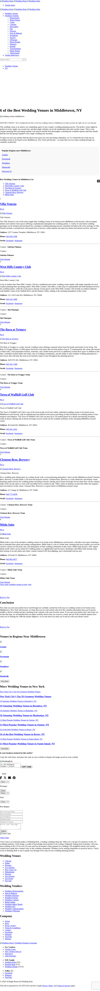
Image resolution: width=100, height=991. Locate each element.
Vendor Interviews (12, 55)
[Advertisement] (50, 88)
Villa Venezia (10, 184)
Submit (3, 831)
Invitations (14, 35)
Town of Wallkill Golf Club (15, 190)
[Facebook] (1, 778)
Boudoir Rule (10, 964)
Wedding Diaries (11, 967)
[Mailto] (9, 778)
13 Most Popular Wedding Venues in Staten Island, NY (27, 743)
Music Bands (15, 51)
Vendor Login (10, 949)
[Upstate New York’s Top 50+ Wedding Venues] (1, 642)
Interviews (9, 954)
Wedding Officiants (12, 911)
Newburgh (6, 159)
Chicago (8, 861)
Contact (8, 930)
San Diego (9, 879)
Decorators (14, 27)
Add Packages (10, 956)
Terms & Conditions (12, 928)
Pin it (2, 209)
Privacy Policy (10, 926)
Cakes (12, 22)
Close (3, 782)
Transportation (15, 49)
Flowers (13, 31)
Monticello (6, 167)
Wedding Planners (12, 895)
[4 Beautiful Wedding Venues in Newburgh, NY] (1, 652)
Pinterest (8, 934)
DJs (11, 29)
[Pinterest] (14, 778)
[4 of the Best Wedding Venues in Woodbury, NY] (1, 662)
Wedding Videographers (14, 909)
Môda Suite (9, 195)
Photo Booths (15, 42)
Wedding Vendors (12, 16)
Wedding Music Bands (13, 904)
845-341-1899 (11, 299)
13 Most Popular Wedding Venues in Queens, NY (24, 725)
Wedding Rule (10, 962)
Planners (13, 44)
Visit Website (5, 259)
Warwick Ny (7, 171)
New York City (11, 870)
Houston (8, 865)
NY (6, 68)
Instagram (18, 241)
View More (4, 681)
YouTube (8, 937)
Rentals (12, 46)
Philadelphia (9, 872)
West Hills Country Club (14, 186)
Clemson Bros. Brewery (14, 192)
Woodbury (6, 163)
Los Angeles (10, 868)
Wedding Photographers (14, 891)
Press (7, 923)
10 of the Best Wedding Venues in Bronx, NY (22, 734)
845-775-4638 (11, 494)
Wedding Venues (11, 13)
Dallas (7, 863)
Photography (15, 18)
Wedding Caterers (12, 900)
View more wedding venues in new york (15, 584)
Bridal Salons (15, 20)
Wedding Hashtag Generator (25, 943)
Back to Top (5, 597)
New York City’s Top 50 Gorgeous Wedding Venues (25, 696)
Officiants (13, 40)
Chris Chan (4, 838)
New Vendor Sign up (13, 951)
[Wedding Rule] (50, 1)
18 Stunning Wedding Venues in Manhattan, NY (24, 715)
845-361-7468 (11, 364)
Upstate (5, 155)
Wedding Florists (11, 898)
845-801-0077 (11, 559)
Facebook (9, 241)
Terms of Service (63, 986)
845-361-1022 (11, 429)
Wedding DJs (10, 906)
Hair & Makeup (16, 33)
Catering (13, 24)
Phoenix (8, 874)
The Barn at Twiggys (13, 188)
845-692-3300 (11, 236)
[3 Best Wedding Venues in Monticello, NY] (1, 671)
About (7, 921)
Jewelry (13, 38)
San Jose (8, 881)
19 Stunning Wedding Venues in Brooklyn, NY (23, 706)
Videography (15, 53)
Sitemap (8, 939)
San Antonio (10, 876)
